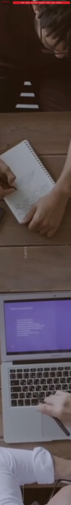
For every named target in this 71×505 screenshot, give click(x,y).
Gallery (53, 2)
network (48, 2)
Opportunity (42, 2)
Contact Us (58, 2)
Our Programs (34, 2)
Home (22, 2)
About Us (28, 2)
